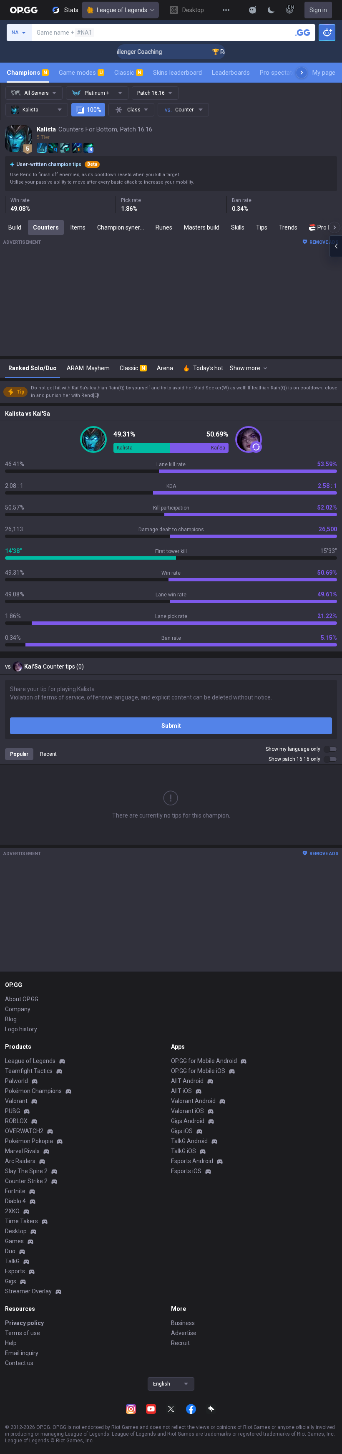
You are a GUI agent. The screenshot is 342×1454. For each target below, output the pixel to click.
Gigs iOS (182, 1131)
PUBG (12, 1111)
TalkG (12, 1261)
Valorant (16, 1101)
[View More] (226, 10)
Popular (19, 754)
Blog (11, 1019)
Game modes (81, 72)
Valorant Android (193, 1101)
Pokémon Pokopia (29, 1141)
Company (17, 1009)
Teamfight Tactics (29, 1071)
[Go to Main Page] (24, 10)
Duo (10, 1251)
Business (183, 1323)
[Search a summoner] (302, 32)
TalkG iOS (183, 1151)
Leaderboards (231, 72)
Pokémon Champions (33, 1091)
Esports (15, 1271)
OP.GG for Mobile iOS (198, 1071)
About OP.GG (21, 999)
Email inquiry (21, 1353)
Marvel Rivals (22, 1151)
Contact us (19, 1363)
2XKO (12, 1211)
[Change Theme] (271, 10)
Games (14, 1241)
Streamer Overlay (28, 1291)
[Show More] (252, 10)
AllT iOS (181, 1091)
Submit (171, 725)
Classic (127, 72)
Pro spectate (277, 72)
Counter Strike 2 (26, 1181)
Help (11, 1343)
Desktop (16, 1231)
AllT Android (187, 1081)
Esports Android (192, 1161)
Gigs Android (187, 1121)
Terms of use (22, 1333)
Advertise (183, 1333)
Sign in (318, 10)
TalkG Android (189, 1141)
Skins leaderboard (177, 72)
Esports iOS (186, 1171)
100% (94, 109)
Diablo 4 (15, 1201)
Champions (27, 72)
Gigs (10, 1281)
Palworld (16, 1081)
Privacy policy (24, 1323)
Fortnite (15, 1191)
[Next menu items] (301, 72)
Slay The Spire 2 (26, 1171)
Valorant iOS (187, 1111)
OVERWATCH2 (24, 1131)
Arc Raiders (20, 1161)
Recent (48, 754)
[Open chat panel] (335, 246)
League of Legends (122, 10)
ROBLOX (16, 1121)
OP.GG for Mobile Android (204, 1061)
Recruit (180, 1343)
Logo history (21, 1029)
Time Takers (21, 1221)
